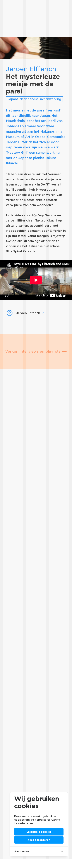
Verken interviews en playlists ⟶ (36, 351)
